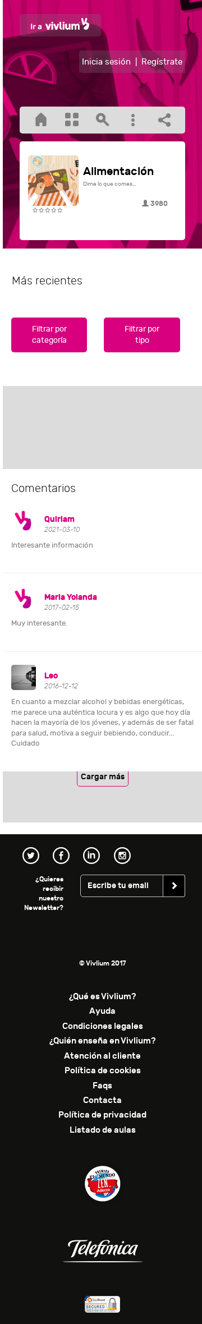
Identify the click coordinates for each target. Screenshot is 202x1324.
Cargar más (103, 776)
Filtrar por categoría (49, 334)
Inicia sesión (106, 62)
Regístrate (161, 62)
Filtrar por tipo (142, 334)
